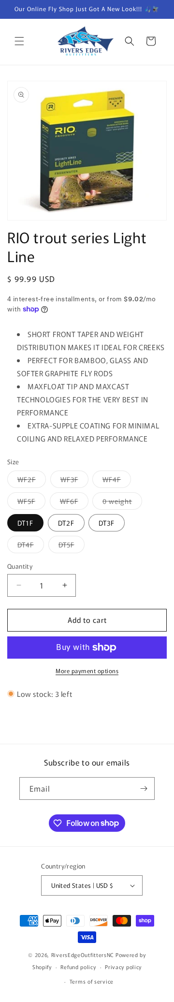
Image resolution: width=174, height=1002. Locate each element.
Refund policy (78, 967)
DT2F (66, 523)
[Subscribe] (143, 788)
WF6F (74, 503)
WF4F (116, 481)
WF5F (31, 503)
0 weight (122, 503)
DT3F (107, 523)
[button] (19, 41)
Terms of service (92, 981)
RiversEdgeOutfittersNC (82, 954)
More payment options (87, 670)
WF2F (31, 481)
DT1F (25, 523)
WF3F (74, 481)
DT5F (71, 546)
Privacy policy (123, 967)
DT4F (30, 546)
